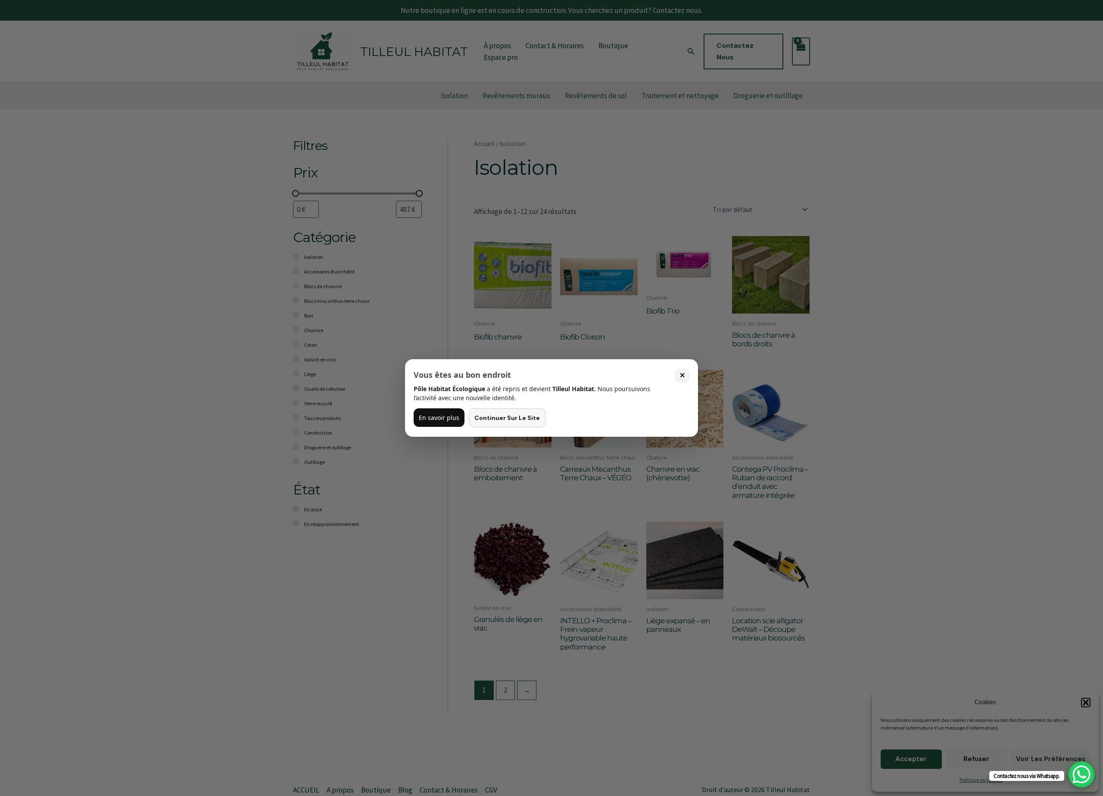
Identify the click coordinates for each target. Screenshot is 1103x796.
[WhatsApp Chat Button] (1081, 774)
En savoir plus (439, 418)
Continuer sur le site (507, 418)
